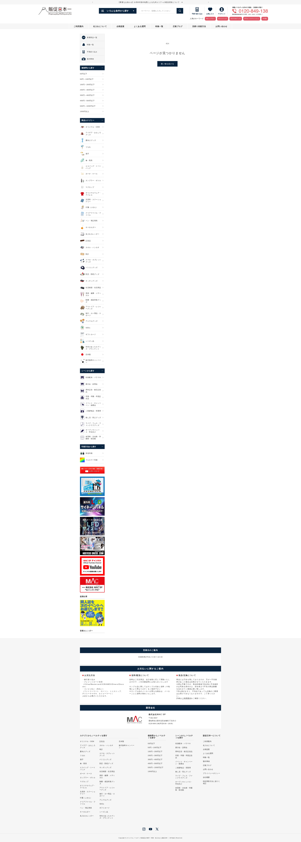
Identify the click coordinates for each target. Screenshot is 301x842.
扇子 (81, 759)
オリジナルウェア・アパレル (87, 787)
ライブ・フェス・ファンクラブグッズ (183, 777)
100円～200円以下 (155, 751)
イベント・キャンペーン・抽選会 (183, 763)
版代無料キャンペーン (126, 746)
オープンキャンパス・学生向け (183, 783)
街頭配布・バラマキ (183, 743)
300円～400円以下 (155, 759)
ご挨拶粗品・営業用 (183, 768)
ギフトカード (104, 808)
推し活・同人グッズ (183, 772)
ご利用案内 (186, 698)
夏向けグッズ (85, 751)
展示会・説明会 (181, 747)
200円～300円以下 (155, 755)
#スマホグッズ (236, 18)
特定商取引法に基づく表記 (211, 782)
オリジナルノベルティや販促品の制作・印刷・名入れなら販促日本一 (148, 838)
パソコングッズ (105, 759)
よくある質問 (208, 753)
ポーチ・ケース (86, 773)
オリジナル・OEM (87, 741)
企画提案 (206, 749)
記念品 (102, 741)
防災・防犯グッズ (106, 763)
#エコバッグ (222, 18)
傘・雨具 (83, 763)
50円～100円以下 (154, 747)
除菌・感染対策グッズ (107, 783)
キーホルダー (85, 812)
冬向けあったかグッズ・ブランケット (107, 817)
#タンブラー (210, 18)
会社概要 (206, 777)
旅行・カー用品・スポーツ (107, 795)
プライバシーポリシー (211, 773)
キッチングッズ (105, 767)
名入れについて (209, 745)
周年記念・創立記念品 (183, 751)
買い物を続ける (167, 64)
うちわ (82, 755)
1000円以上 (152, 771)
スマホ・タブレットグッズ (107, 754)
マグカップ (84, 781)
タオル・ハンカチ (106, 745)
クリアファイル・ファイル (87, 803)
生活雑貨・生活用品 (107, 771)
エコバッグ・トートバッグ (87, 768)
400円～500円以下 (155, 763)
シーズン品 (103, 812)
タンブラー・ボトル (87, 777)
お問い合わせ (208, 769)
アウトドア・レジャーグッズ (107, 789)
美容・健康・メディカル (107, 776)
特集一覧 (206, 757)
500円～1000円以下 (155, 767)
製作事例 (206, 761)
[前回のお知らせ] (92, 2)
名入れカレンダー (87, 816)
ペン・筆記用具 (86, 808)
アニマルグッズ (105, 800)
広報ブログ (207, 765)
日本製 (121, 741)
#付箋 (265, 18)
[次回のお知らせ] (208, 2)
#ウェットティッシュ (252, 18)
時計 (101, 749)
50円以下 (151, 743)
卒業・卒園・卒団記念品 (183, 757)
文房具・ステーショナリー (87, 793)
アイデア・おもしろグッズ (87, 746)
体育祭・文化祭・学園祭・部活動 (183, 789)
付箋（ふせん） (86, 798)
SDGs (101, 804)
